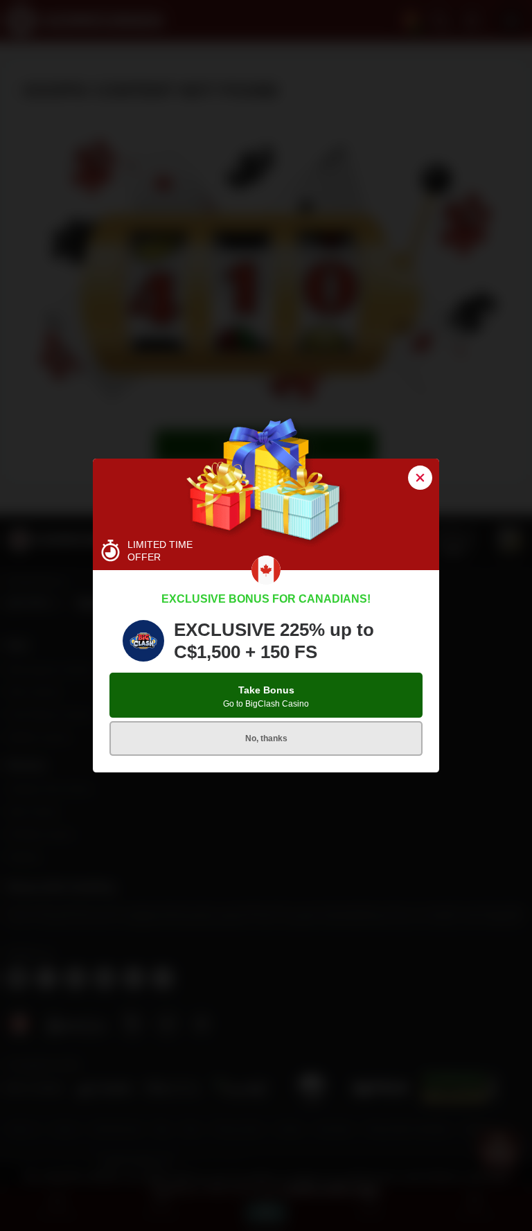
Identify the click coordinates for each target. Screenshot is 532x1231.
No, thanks (266, 738)
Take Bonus (266, 696)
